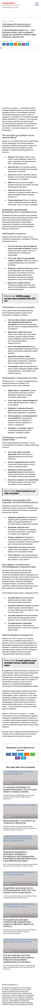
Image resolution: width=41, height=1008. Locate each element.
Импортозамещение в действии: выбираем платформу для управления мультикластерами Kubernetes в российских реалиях (20, 856)
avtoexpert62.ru (8, 3)
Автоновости (19, 41)
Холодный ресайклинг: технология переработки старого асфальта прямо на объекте (18, 923)
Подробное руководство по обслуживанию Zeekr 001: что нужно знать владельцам (19, 890)
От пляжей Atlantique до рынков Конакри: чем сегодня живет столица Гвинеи (20, 789)
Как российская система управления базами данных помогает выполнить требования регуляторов (18, 958)
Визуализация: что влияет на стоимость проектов (19, 821)
